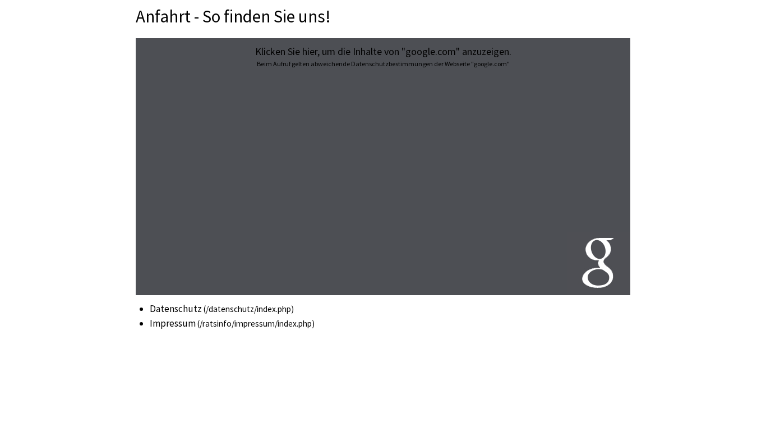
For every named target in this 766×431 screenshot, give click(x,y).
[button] (383, 166)
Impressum (173, 323)
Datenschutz (176, 308)
